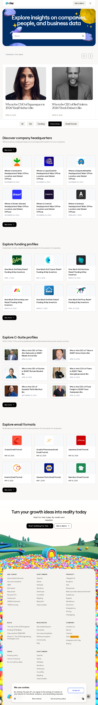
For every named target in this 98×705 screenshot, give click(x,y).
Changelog (70, 615)
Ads (67, 585)
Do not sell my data (14, 662)
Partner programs (43, 636)
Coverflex (40, 595)
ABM (9, 585)
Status (68, 644)
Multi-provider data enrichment (78, 592)
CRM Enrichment (13, 601)
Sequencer (70, 588)
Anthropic (40, 592)
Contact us (70, 627)
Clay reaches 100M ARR (16, 633)
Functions (70, 605)
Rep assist (11, 592)
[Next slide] (90, 56)
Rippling (40, 598)
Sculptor (69, 582)
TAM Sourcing (12, 605)
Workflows (70, 601)
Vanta (39, 582)
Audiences (70, 595)
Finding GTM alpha (14, 630)
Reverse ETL (12, 595)
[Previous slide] (84, 56)
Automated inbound (15, 578)
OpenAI (39, 578)
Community (41, 640)
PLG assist (11, 588)
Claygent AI (70, 578)
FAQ (38, 643)
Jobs (68, 636)
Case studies (42, 605)
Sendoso (40, 588)
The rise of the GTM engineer (18, 627)
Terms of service (13, 659)
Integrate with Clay (73, 640)
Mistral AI (40, 601)
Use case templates (44, 633)
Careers (69, 633)
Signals (69, 598)
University (40, 630)
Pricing (68, 611)
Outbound (11, 598)
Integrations (71, 608)
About (68, 630)
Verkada (40, 585)
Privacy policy (12, 655)
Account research (14, 582)
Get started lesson (44, 627)
